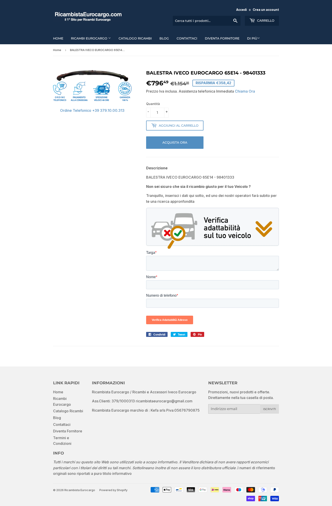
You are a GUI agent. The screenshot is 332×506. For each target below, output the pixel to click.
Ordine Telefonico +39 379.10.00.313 (92, 110)
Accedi (241, 10)
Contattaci (187, 38)
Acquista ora (174, 142)
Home (58, 38)
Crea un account (266, 10)
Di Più (252, 38)
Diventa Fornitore (222, 38)
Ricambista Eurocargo (79, 490)
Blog (164, 38)
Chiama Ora (245, 91)
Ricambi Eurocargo (89, 38)
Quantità (153, 104)
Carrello (265, 21)
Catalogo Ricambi (135, 38)
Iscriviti (269, 409)
